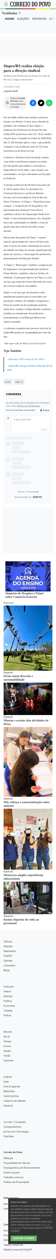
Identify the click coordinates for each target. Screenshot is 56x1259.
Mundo (8, 1031)
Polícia (7, 1015)
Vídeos (7, 991)
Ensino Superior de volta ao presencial (21, 921)
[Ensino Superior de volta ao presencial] (28, 898)
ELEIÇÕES (23, 18)
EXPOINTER (39, 18)
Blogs (7, 970)
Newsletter (10, 951)
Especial (8, 1105)
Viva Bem (9, 1136)
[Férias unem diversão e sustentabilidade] (28, 638)
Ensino (7, 1046)
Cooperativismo (13, 1126)
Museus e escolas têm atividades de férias (26, 722)
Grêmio (8, 1077)
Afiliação (8, 1158)
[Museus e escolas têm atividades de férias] (28, 699)
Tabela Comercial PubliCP (18, 1249)
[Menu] (6, 4)
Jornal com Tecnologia (16, 1131)
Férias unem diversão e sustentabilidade (18, 678)
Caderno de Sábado (15, 1100)
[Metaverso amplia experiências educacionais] (28, 839)
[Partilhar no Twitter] (41, 103)
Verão (7, 1055)
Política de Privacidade (16, 1182)
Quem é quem (12, 1172)
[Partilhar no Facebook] (33, 103)
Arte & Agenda (12, 1086)
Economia (9, 1005)
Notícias (8, 996)
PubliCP (8, 956)
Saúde (7, 1051)
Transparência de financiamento (22, 1167)
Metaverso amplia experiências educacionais (23, 877)
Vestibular (10, 13)
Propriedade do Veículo (17, 1163)
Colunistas (9, 965)
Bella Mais (9, 1091)
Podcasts (9, 986)
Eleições (8, 946)
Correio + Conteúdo (15, 1122)
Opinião (8, 960)
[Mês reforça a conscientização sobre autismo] (28, 762)
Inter (6, 1081)
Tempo (7, 1041)
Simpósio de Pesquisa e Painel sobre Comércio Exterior (24, 595)
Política (8, 1001)
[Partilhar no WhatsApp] (49, 103)
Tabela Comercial (13, 1244)
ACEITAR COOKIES (23, 1238)
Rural (7, 1036)
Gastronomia (11, 1096)
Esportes (9, 1060)
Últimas (8, 941)
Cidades (8, 1010)
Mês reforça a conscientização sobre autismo (27, 804)
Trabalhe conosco (14, 1177)
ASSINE (9, 18)
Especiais (9, 602)
